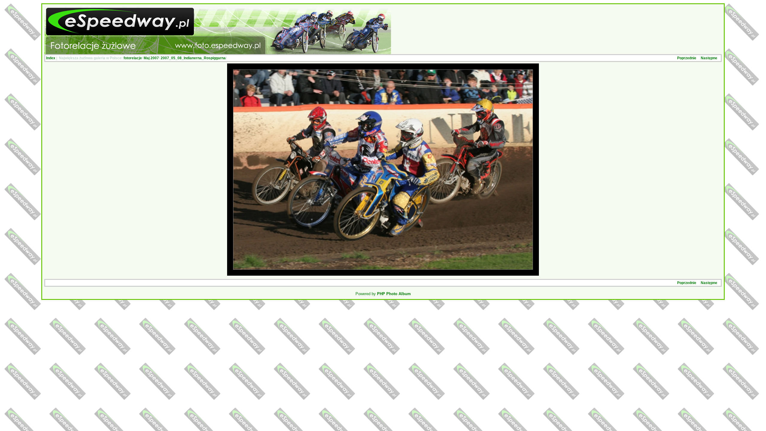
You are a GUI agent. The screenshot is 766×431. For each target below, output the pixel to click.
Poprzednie (686, 58)
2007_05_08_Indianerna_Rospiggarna (193, 58)
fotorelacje (133, 58)
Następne (709, 58)
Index (50, 58)
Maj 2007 (151, 58)
